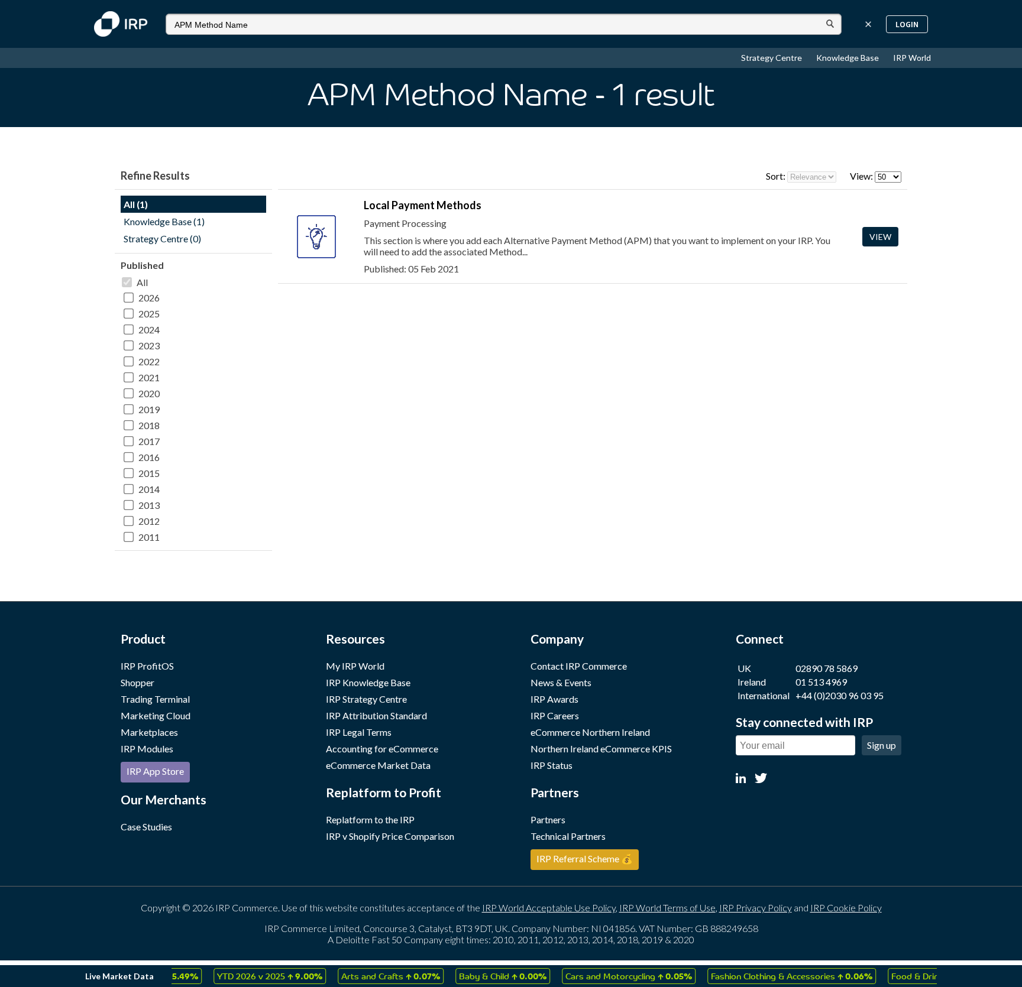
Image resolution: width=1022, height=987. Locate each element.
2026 (149, 297)
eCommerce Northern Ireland (590, 732)
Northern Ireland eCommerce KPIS (601, 748)
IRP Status (552, 765)
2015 (149, 473)
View (880, 237)
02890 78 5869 (826, 668)
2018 (149, 425)
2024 (149, 329)
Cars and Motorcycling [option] (614, 975)
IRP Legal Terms (359, 732)
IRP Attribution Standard (376, 715)
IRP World (912, 58)
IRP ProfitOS (147, 665)
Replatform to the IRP (370, 819)
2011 (149, 537)
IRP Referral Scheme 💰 (584, 858)
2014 (149, 489)
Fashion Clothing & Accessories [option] (777, 975)
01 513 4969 (821, 681)
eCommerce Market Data (378, 765)
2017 (149, 441)
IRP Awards (554, 698)
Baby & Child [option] (488, 975)
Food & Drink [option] (921, 975)
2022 (149, 361)
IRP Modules (147, 748)
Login (906, 24)
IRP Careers (555, 715)
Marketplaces (149, 732)
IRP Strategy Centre (366, 698)
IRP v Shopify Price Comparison (390, 836)
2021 (149, 377)
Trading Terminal (155, 698)
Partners (548, 819)
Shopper (137, 682)
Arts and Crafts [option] (376, 975)
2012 (149, 521)
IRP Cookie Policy (846, 907)
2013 (149, 505)
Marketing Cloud (155, 715)
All (142, 282)
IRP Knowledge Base (368, 682)
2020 (149, 393)
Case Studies (146, 826)
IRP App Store (155, 771)
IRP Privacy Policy (755, 907)
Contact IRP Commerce (579, 665)
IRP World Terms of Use (667, 907)
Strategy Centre (772, 58)
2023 (149, 345)
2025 (149, 313)
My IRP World (355, 665)
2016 (149, 457)
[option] (255, 976)
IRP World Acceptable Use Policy (549, 907)
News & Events (561, 682)
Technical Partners (568, 836)
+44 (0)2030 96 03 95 (839, 695)
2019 (149, 409)
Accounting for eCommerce (382, 748)
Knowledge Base (848, 58)
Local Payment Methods (422, 205)
